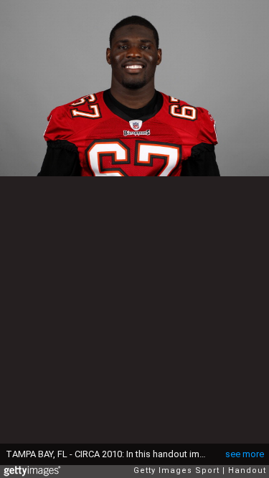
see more (244, 454)
